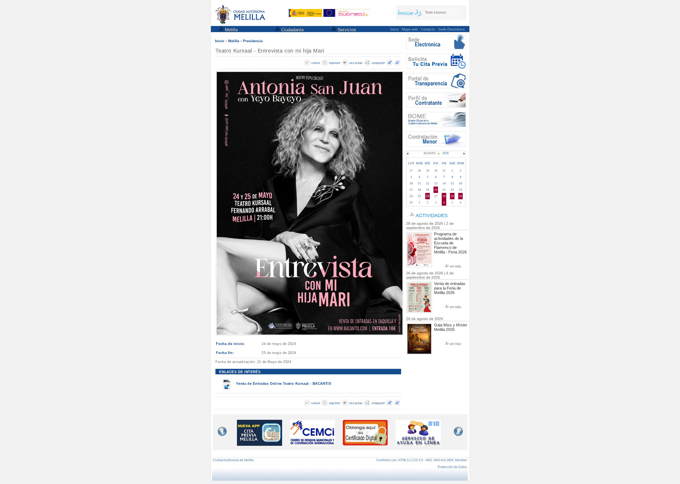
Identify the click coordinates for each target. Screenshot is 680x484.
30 (460, 196)
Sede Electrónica (451, 29)
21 (444, 189)
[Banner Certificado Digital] (365, 444)
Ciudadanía (292, 29)
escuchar (356, 62)
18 (419, 189)
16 (460, 183)
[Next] (463, 153)
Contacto (428, 29)
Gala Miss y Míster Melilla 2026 (450, 327)
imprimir (335, 62)
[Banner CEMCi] (312, 444)
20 (435, 189)
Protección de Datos (452, 467)
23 (460, 189)
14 (444, 183)
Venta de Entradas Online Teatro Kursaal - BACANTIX (283, 384)
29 (452, 196)
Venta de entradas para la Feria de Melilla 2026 (449, 288)
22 (452, 189)
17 (411, 189)
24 (411, 196)
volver (315, 62)
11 (419, 183)
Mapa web (410, 29)
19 (427, 189)
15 (452, 183)
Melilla (231, 29)
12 (427, 183)
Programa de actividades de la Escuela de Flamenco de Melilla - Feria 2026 (450, 243)
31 (411, 202)
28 (444, 196)
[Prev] (408, 153)
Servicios (346, 29)
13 (435, 183)
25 (419, 196)
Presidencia (252, 41)
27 (435, 196)
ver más (455, 266)
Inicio (394, 29)
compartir (378, 62)
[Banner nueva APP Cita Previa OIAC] (259, 444)
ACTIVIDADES (432, 215)
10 (411, 183)
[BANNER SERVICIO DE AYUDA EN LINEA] (418, 444)
